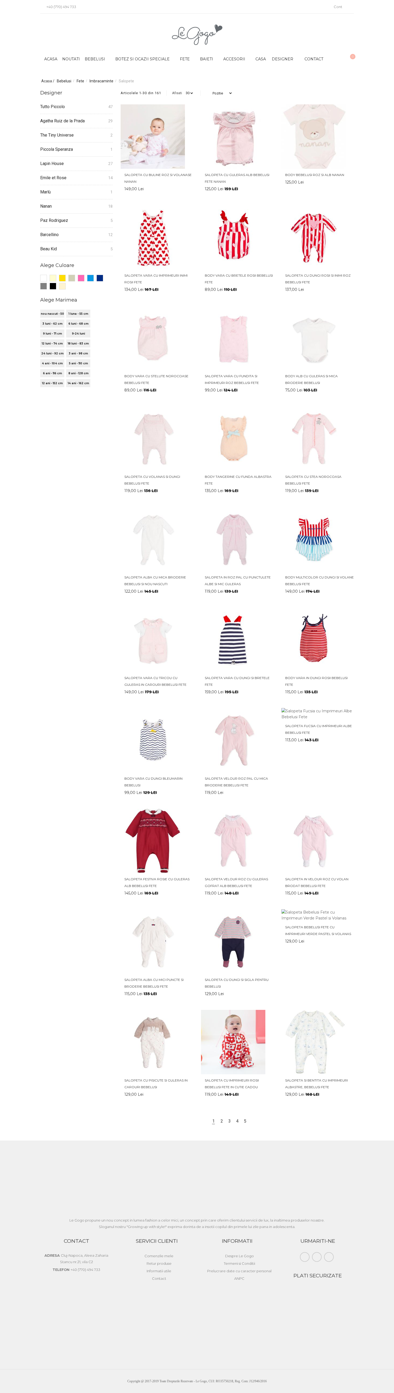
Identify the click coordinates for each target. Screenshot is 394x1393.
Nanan (46, 206)
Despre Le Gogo (239, 1256)
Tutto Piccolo (52, 106)
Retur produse (159, 1263)
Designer (282, 59)
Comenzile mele (158, 1256)
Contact (313, 59)
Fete (81, 81)
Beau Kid (48, 248)
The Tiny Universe (57, 135)
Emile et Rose (53, 177)
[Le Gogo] (197, 34)
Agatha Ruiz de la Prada (62, 120)
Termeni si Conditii (239, 1263)
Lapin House (52, 163)
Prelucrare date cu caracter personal (239, 1271)
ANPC (239, 1278)
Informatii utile (159, 1271)
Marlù (45, 192)
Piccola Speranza (56, 149)
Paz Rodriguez (54, 220)
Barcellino (49, 234)
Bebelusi (64, 81)
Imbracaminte (102, 81)
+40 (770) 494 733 (61, 7)
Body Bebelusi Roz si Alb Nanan (314, 175)
